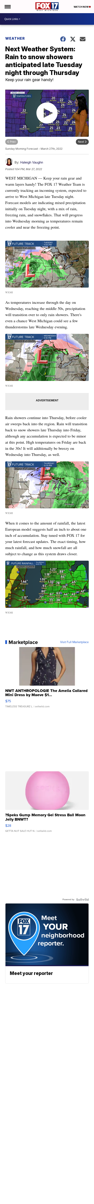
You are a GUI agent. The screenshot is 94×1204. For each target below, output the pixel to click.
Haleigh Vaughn (31, 162)
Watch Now (81, 6)
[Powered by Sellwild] (82, 899)
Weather (15, 38)
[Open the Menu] (7, 6)
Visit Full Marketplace (74, 642)
